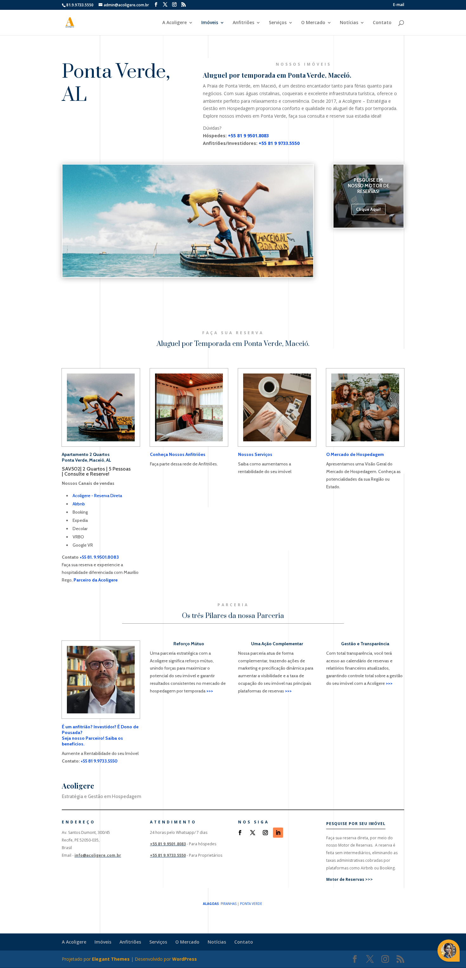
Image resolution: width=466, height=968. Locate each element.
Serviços (278, 22)
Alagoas (211, 903)
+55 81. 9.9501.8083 (99, 557)
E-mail (398, 5)
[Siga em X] (253, 833)
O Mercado (313, 22)
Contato (382, 22)
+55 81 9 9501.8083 (248, 136)
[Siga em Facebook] (240, 833)
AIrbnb (79, 504)
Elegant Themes (111, 959)
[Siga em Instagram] (265, 833)
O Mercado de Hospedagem (355, 454)
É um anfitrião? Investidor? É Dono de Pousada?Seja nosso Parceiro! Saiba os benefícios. (100, 735)
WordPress (184, 959)
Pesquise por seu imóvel (355, 823)
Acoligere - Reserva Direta (97, 495)
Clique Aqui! (368, 209)
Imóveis (209, 22)
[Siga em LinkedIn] (278, 833)
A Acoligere (174, 22)
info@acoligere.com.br (97, 855)
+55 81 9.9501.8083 (168, 844)
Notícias (349, 22)
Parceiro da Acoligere (96, 580)
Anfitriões (243, 22)
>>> (209, 691)
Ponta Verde (251, 903)
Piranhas (228, 903)
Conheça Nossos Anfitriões (177, 454)
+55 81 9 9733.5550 (279, 143)
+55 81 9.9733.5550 (99, 761)
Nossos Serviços (255, 454)
